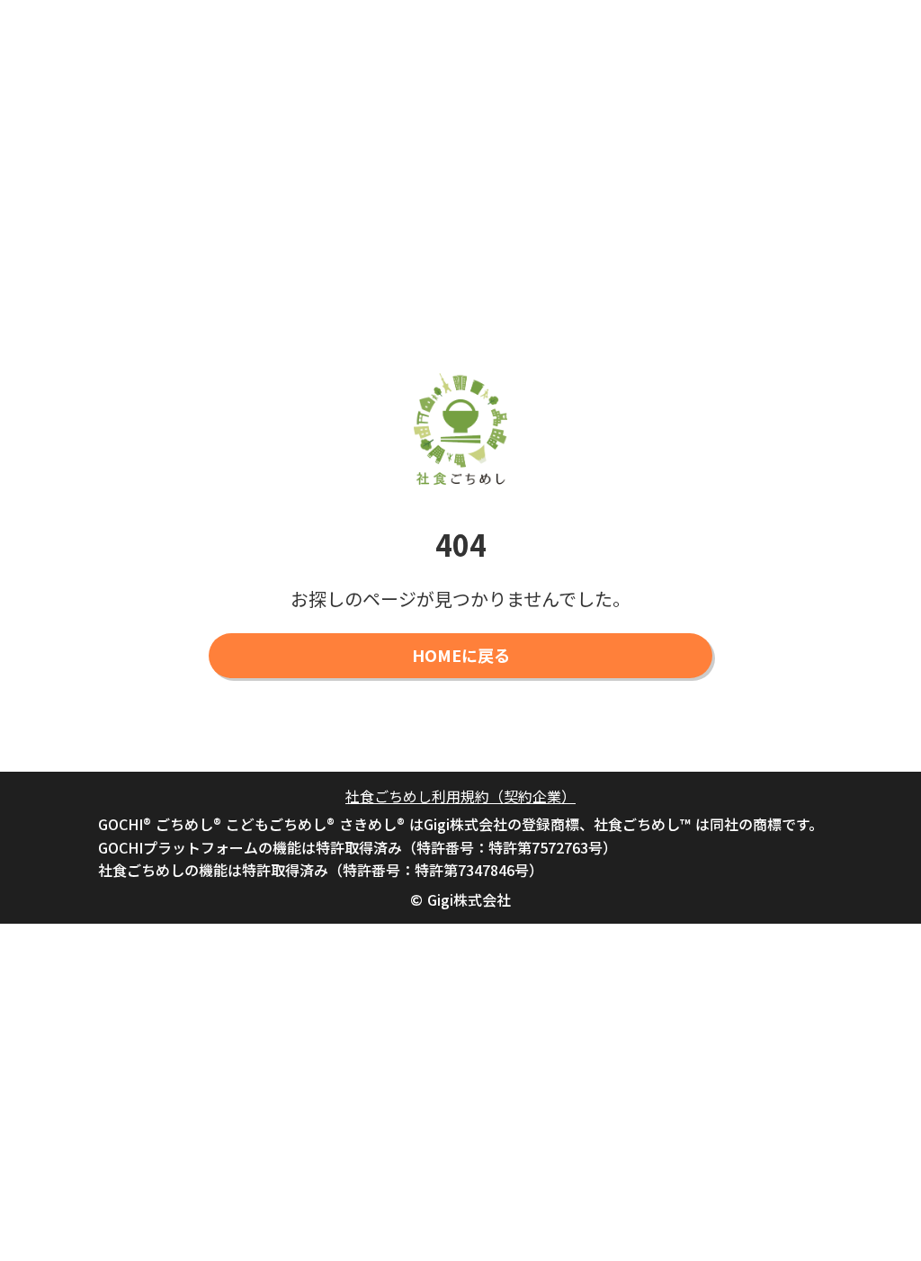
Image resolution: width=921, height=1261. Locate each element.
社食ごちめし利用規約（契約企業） (460, 796)
